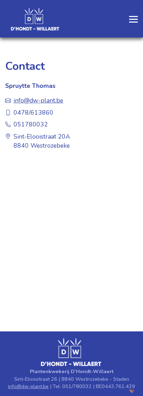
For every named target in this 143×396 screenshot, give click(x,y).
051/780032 (77, 386)
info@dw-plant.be (28, 386)
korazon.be (123, 391)
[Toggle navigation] (131, 19)
